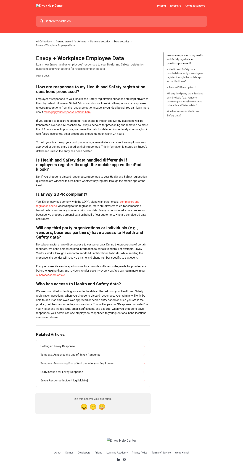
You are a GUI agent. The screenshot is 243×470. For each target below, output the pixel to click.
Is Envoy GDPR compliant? (181, 87)
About (57, 452)
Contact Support (195, 5)
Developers (84, 452)
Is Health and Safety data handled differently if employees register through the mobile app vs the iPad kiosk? (185, 75)
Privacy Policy (139, 452)
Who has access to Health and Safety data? (183, 113)
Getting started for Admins (71, 41)
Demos (69, 452)
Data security (121, 41)
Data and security (100, 41)
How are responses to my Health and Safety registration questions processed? (185, 59)
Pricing (161, 5)
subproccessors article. (50, 275)
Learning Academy (117, 452)
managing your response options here (67, 112)
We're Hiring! (182, 452)
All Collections (44, 41)
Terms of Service (161, 452)
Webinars (175, 5)
